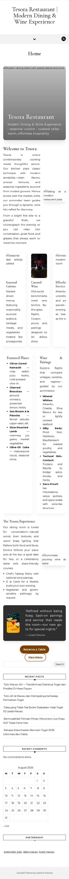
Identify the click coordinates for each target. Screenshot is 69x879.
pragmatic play (13, 851)
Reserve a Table (34, 649)
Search (60, 664)
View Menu (35, 657)
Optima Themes (44, 873)
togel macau (46, 851)
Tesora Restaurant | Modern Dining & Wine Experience (34, 15)
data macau (30, 851)
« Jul (6, 826)
